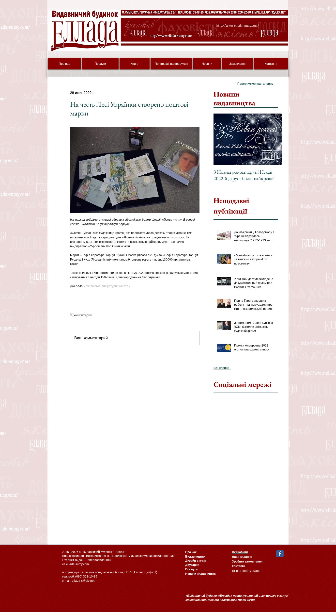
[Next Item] (274, 139)
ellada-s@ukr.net (83, 580)
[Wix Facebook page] (280, 553)
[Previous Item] (221, 139)
